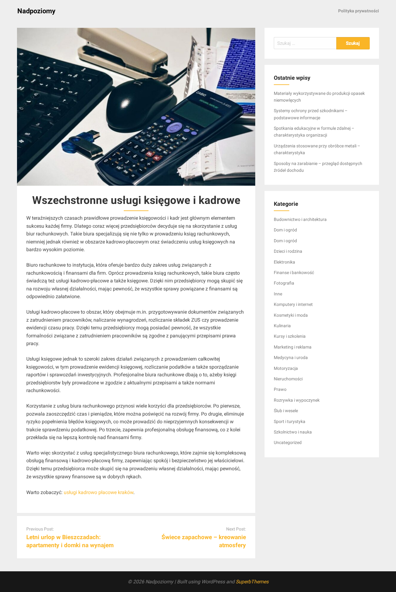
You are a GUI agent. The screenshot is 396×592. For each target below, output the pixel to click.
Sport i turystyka (289, 421)
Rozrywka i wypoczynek (297, 400)
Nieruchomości (288, 378)
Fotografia (284, 283)
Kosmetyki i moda (291, 315)
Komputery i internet (293, 304)
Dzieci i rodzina (288, 251)
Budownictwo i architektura (300, 219)
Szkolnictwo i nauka (293, 431)
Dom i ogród (285, 229)
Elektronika (284, 262)
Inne (278, 293)
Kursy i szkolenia (290, 336)
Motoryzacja (286, 368)
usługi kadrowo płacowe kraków (98, 492)
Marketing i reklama (293, 347)
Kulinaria (282, 325)
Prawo (280, 389)
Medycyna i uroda (291, 357)
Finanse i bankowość (294, 272)
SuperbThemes (252, 582)
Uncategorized (288, 442)
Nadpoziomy (36, 11)
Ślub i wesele (286, 410)
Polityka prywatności (358, 10)
